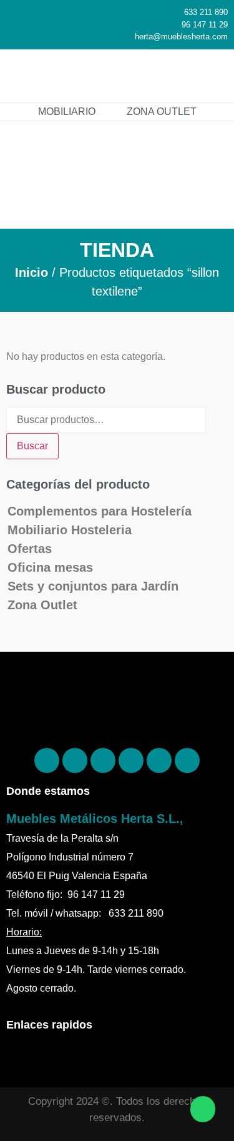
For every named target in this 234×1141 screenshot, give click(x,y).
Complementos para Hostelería (99, 511)
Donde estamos (48, 791)
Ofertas (29, 549)
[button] (211, 71)
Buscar (32, 446)
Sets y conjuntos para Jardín (92, 586)
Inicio (31, 272)
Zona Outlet (42, 605)
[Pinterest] (74, 760)
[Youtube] (187, 760)
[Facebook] (46, 760)
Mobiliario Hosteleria (69, 530)
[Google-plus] (159, 760)
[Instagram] (102, 760)
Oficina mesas (50, 567)
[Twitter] (131, 760)
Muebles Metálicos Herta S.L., (94, 818)
